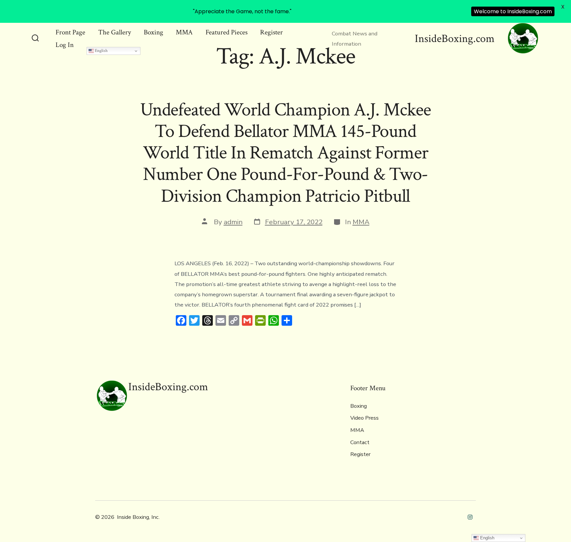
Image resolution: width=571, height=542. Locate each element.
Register (271, 32)
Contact (359, 442)
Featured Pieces (226, 32)
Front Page (70, 32)
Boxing (153, 32)
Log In (65, 44)
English (101, 51)
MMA (184, 32)
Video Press (364, 418)
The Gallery (114, 32)
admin (233, 222)
